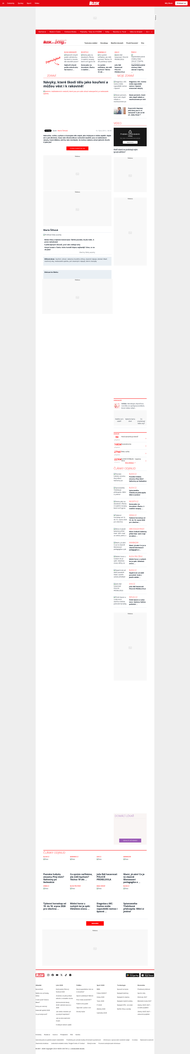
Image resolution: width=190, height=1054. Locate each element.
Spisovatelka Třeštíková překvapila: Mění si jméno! (137, 492)
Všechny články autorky (87, 252)
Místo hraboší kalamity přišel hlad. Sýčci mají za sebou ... (138, 534)
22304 (117, 459)
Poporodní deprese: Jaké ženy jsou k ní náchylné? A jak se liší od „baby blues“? (136, 111)
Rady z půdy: (125, 451)
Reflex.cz (133, 597)
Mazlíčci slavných (117, 43)
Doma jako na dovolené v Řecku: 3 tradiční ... (88, 67)
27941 (117, 452)
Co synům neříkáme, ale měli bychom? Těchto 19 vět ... (81, 877)
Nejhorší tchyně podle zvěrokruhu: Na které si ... (71, 67)
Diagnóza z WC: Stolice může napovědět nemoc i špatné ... (107, 906)
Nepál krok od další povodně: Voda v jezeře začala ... (136, 575)
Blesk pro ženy (135, 556)
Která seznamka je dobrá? (129, 436)
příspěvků (117, 440)
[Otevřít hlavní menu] (3, 3)
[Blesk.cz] (94, 3)
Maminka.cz (102, 52)
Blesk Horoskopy (70, 52)
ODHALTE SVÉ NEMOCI (130, 840)
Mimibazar (133, 542)
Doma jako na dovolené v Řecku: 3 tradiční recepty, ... (136, 506)
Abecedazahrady (136, 529)
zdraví (64, 259)
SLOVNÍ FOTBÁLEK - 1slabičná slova (131, 459)
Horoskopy (104, 43)
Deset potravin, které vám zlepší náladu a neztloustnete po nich (137, 97)
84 (117, 437)
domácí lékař (102, 259)
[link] (48, 975)
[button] (133, 975)
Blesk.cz (132, 474)
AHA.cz (117, 52)
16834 (117, 444)
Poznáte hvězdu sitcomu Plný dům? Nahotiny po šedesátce (137, 479)
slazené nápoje (91, 259)
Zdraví (51, 75)
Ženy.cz (133, 52)
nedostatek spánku (62, 261)
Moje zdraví (125, 75)
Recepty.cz (84, 52)
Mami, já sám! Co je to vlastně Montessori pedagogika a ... (137, 547)
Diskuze (116, 434)
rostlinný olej (49, 261)
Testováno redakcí (90, 43)
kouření (58, 259)
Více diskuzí (129, 463)
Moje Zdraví (101, 886)
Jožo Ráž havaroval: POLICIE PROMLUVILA (137, 587)
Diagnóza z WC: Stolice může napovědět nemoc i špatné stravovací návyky (137, 85)
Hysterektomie (126, 444)
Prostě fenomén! (132, 43)
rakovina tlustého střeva (76, 259)
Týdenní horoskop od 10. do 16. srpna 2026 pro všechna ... (137, 520)
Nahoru (95, 923)
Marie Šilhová (63, 131)
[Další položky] (151, 32)
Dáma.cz (132, 515)
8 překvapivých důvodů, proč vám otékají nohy (62, 245)
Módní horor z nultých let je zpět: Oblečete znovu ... (137, 561)
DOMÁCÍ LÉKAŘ (124, 816)
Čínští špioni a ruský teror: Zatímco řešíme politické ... (137, 602)
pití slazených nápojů (77, 261)
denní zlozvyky (91, 261)
